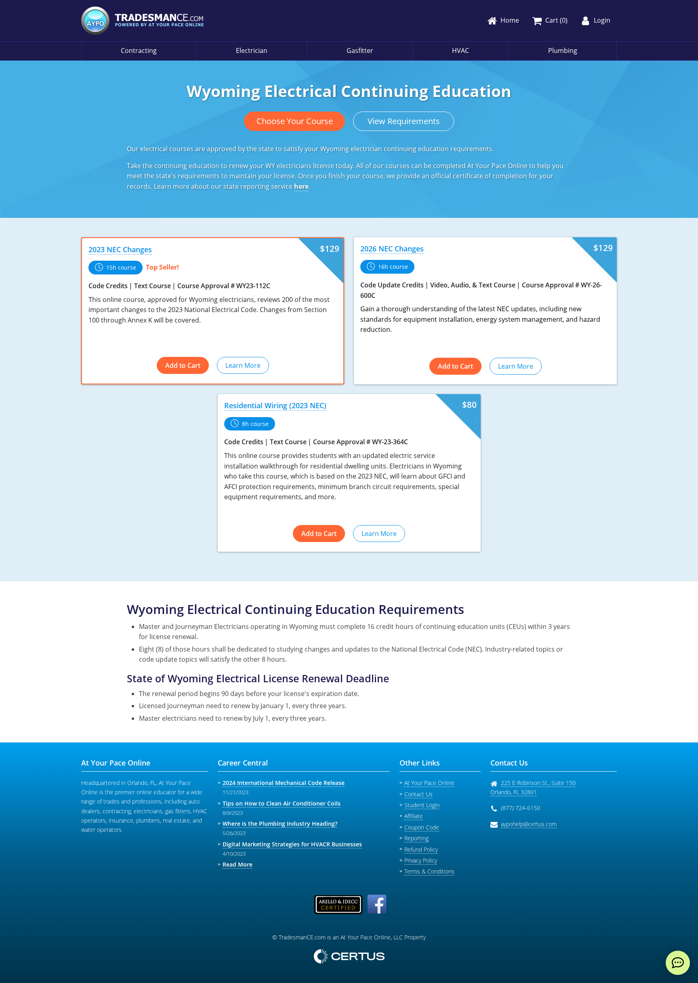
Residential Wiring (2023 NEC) (275, 405)
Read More (237, 864)
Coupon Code (421, 827)
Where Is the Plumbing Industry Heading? (280, 823)
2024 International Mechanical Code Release (284, 783)
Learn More (243, 365)
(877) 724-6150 (520, 808)
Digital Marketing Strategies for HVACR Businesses (292, 844)
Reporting (416, 838)
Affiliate (413, 816)
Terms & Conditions (429, 871)
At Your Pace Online (429, 783)
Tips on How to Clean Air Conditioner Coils (282, 803)
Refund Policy (421, 849)
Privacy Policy (420, 860)
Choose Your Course (294, 121)
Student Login (421, 805)
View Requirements (404, 121)
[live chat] (678, 963)
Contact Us (418, 794)
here (301, 186)
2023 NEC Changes (120, 249)
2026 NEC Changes (392, 248)
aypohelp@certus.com (529, 824)
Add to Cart (182, 365)
